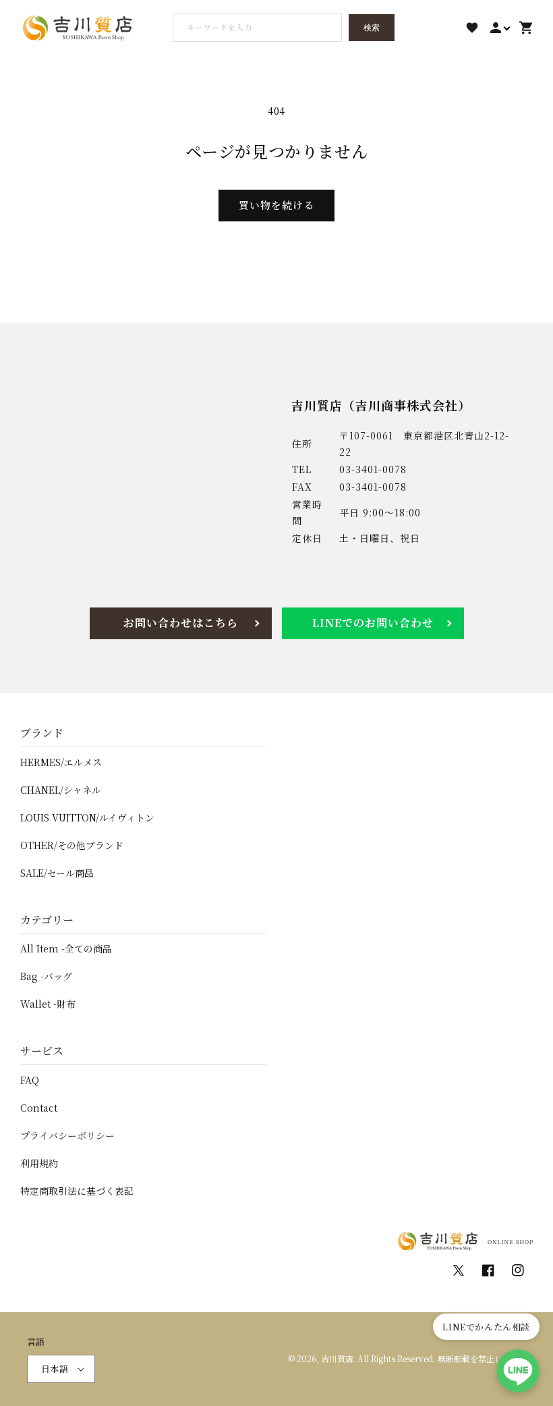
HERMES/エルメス (61, 762)
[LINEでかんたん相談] (518, 1371)
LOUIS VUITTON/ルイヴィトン (87, 817)
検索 (371, 27)
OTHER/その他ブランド (71, 845)
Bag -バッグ (46, 976)
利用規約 (39, 1163)
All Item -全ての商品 (66, 948)
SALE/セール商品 (57, 873)
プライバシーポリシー (67, 1135)
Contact (38, 1107)
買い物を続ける (276, 205)
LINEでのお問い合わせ (373, 622)
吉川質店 (337, 1358)
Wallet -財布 (48, 1003)
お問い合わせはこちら (180, 622)
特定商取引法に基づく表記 (77, 1190)
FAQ (29, 1080)
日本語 (54, 1368)
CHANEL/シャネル (60, 789)
